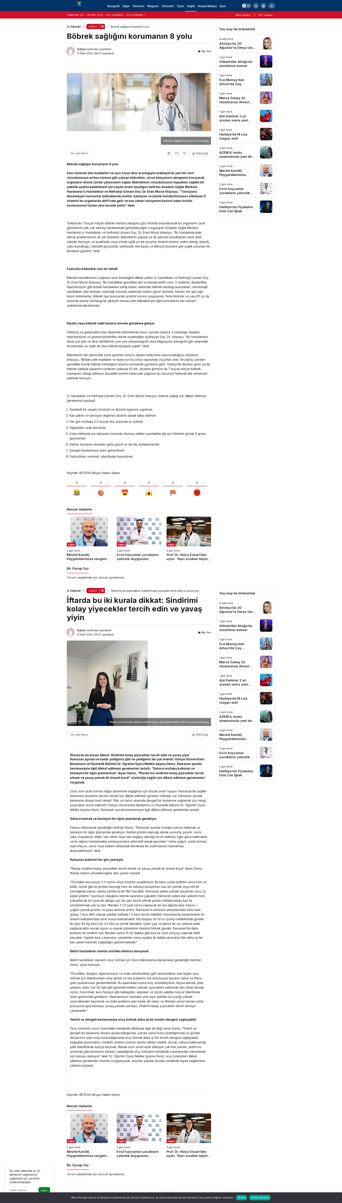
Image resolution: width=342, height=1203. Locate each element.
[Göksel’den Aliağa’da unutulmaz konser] (246, 62)
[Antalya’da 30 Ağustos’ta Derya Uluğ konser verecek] (246, 43)
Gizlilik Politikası (18, 1190)
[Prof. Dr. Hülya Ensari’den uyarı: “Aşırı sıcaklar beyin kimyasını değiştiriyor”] (189, 539)
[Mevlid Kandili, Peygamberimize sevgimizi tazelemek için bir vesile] (89, 539)
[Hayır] (337, 1197)
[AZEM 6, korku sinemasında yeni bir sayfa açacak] (246, 152)
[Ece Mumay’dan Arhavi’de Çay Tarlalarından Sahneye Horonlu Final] (246, 80)
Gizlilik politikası (260, 1197)
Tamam (241, 1197)
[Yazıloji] (80, 5)
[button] (263, 6)
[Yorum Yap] (169, 153)
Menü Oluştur (243, 15)
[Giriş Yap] (271, 6)
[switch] (246, 5)
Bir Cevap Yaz (78, 568)
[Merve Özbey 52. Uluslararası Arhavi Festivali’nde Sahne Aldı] (246, 98)
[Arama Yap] (256, 6)
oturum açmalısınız (111, 577)
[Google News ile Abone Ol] (79, 153)
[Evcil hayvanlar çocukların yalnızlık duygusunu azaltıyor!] (139, 539)
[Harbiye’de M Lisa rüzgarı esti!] (246, 134)
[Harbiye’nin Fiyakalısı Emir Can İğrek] (246, 207)
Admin (81, 49)
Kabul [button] (44, 1190)
